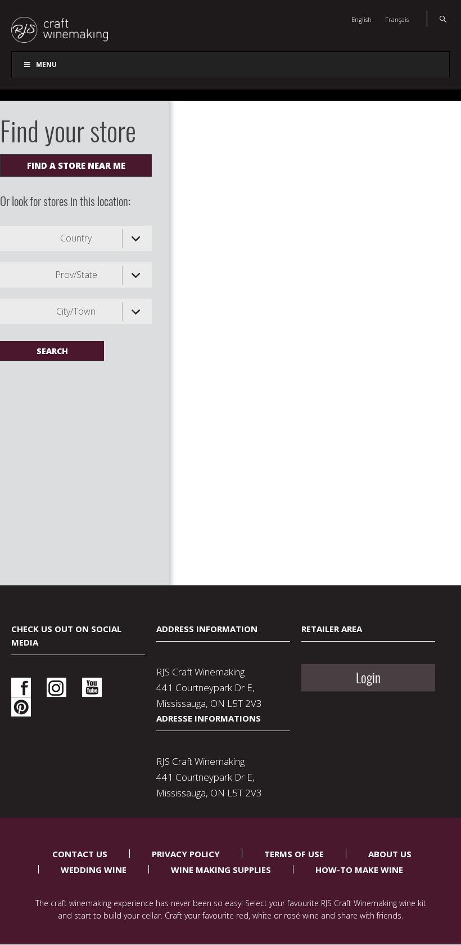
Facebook (21, 687)
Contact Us (79, 853)
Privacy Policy (186, 853)
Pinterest (21, 707)
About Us (390, 853)
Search (436, 19)
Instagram (56, 687)
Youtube (92, 687)
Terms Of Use (294, 853)
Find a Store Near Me (76, 165)
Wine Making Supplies (221, 869)
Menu (46, 64)
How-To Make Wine (359, 869)
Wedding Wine (93, 869)
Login (368, 678)
